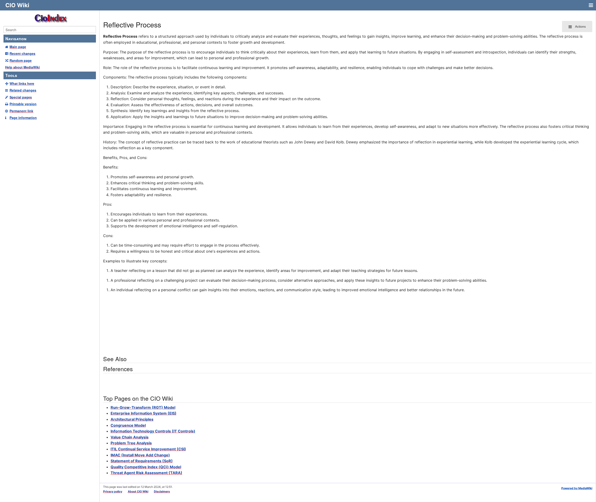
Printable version (23, 104)
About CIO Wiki (138, 491)
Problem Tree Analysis (131, 443)
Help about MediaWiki (22, 67)
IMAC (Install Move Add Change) (140, 455)
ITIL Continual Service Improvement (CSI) (148, 449)
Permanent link (21, 111)
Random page (21, 60)
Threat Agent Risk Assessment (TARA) (146, 472)
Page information (23, 117)
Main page (18, 46)
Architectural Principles (132, 419)
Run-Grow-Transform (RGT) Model (143, 407)
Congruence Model (128, 425)
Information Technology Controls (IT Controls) (153, 431)
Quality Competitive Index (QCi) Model (146, 467)
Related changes (23, 90)
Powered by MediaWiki (576, 488)
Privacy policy (112, 491)
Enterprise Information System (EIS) (143, 413)
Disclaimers (162, 491)
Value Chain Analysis (130, 437)
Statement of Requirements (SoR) (142, 461)
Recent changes (22, 53)
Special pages (21, 97)
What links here (22, 83)
